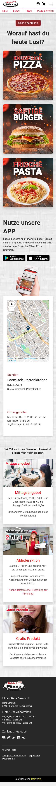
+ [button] (12, 304)
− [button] (12, 309)
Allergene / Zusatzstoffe (14, 755)
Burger (16, 10)
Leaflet (10, 358)
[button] (51, 3)
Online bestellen (28, 23)
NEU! (5, 10)
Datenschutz (8, 758)
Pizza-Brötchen (45, 10)
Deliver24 (36, 779)
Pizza (29, 10)
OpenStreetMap (30, 358)
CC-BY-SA (12, 360)
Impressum (34, 755)
